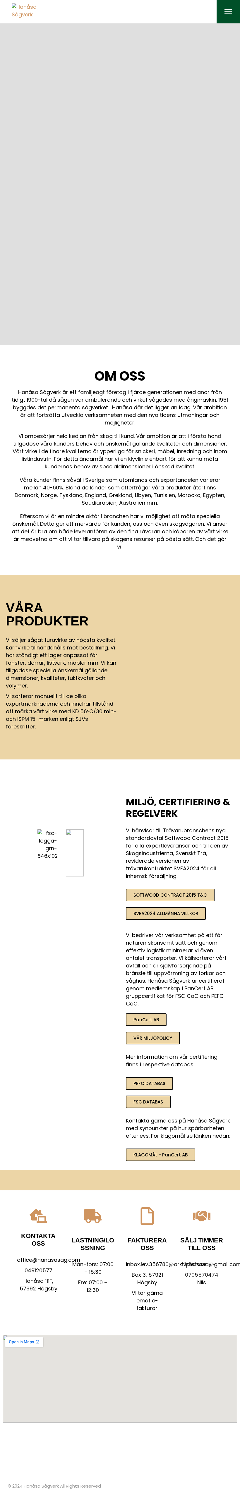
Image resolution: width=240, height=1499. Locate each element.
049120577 (38, 1270)
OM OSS (120, 376)
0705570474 (201, 1274)
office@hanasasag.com (48, 1260)
